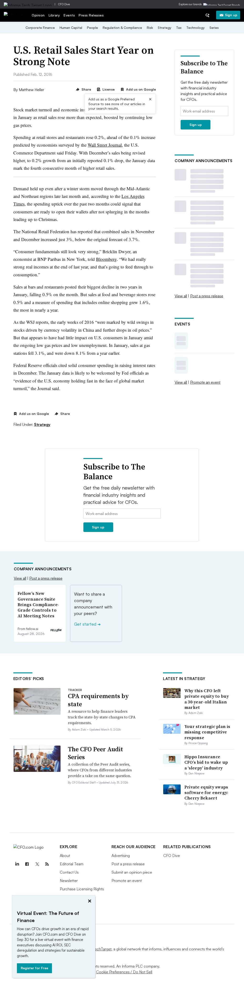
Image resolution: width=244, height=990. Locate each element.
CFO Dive (64, 4)
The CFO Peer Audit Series (95, 753)
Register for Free (34, 968)
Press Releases (91, 15)
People (92, 28)
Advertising (121, 855)
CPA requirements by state (98, 700)
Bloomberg (106, 259)
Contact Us (69, 872)
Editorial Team (71, 863)
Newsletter (69, 880)
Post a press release (206, 296)
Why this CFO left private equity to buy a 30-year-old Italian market (206, 699)
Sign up (231, 15)
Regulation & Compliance (122, 28)
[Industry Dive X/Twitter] (37, 864)
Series (214, 28)
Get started (87, 624)
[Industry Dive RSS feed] (47, 864)
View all (181, 296)
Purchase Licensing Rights (82, 889)
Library (54, 15)
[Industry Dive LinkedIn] (17, 864)
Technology (195, 28)
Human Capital (71, 28)
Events (69, 15)
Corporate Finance (40, 28)
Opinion (38, 15)
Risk (150, 28)
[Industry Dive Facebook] (27, 864)
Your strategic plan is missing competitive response (207, 732)
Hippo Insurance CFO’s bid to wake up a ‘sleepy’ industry (206, 762)
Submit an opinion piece (132, 872)
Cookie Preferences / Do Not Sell (124, 971)
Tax (179, 28)
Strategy (164, 28)
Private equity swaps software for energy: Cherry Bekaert (206, 792)
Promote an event (205, 382)
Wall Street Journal (105, 145)
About (65, 855)
